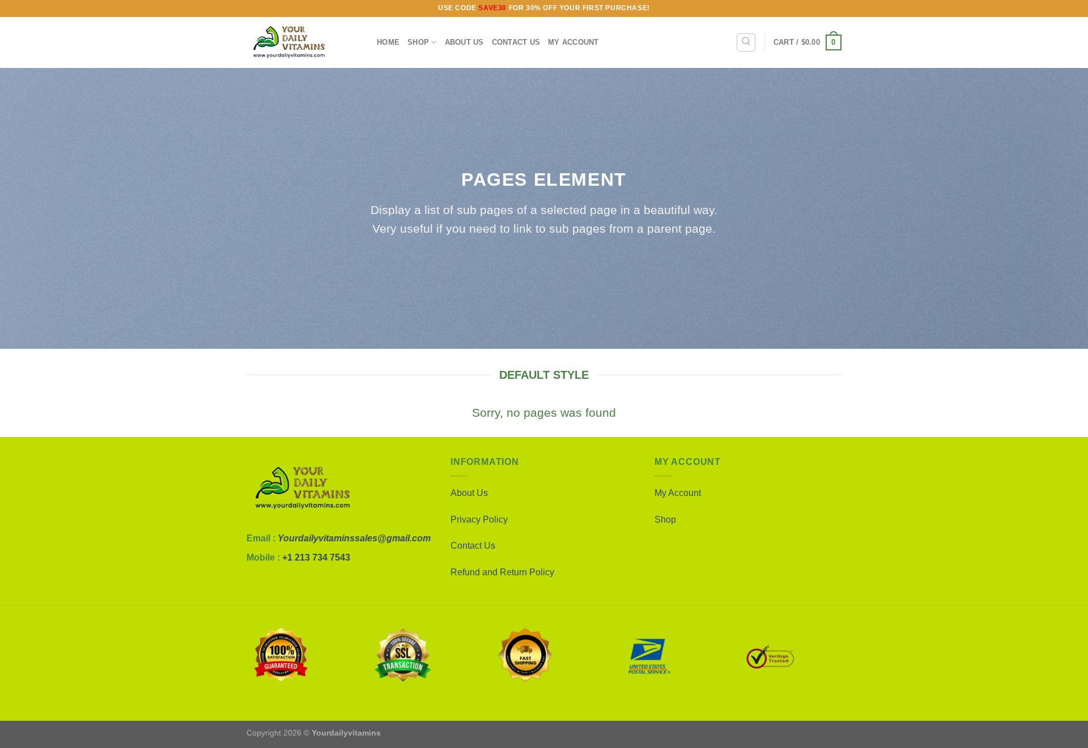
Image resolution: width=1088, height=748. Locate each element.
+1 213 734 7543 (316, 557)
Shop (418, 42)
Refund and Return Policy (502, 572)
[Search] (746, 42)
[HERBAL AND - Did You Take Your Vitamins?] (303, 42)
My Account (677, 493)
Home (388, 42)
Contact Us (516, 42)
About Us (464, 42)
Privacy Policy (479, 519)
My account (573, 42)
